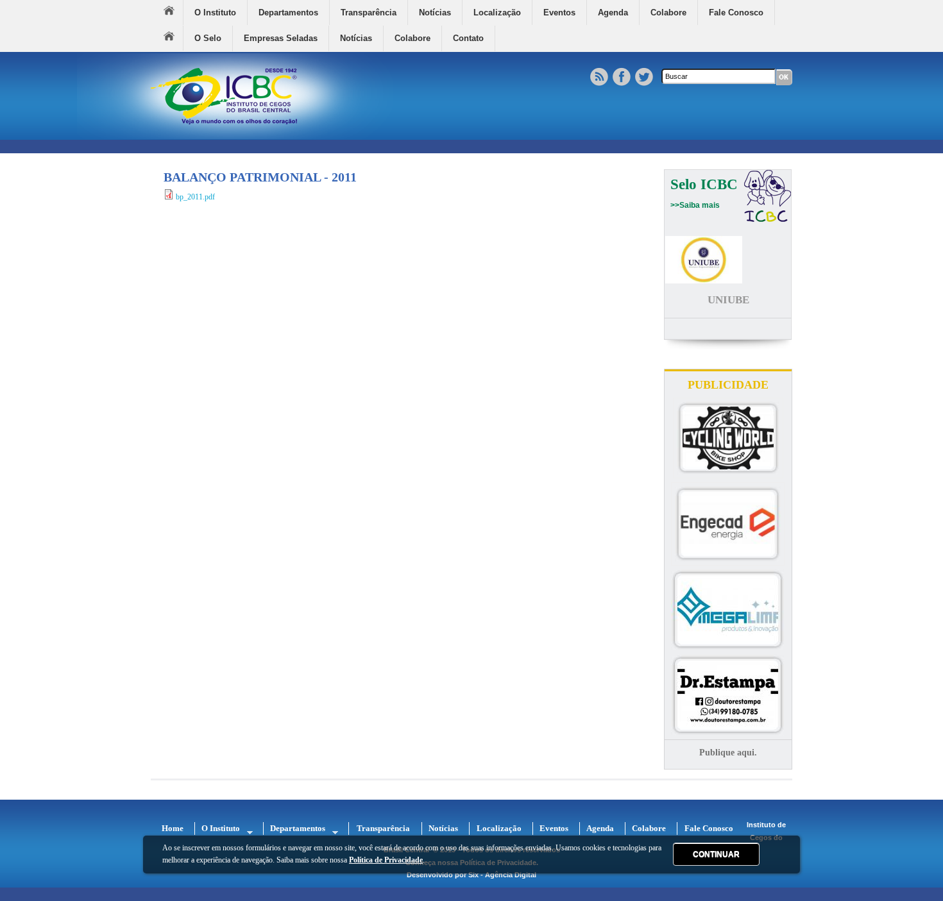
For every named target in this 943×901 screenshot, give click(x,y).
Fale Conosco (736, 12)
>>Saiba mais (695, 205)
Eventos (559, 12)
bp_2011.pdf (195, 196)
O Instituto (215, 12)
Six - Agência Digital (502, 875)
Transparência (368, 12)
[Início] (235, 136)
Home (173, 12)
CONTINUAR (716, 854)
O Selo (207, 38)
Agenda (613, 12)
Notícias (435, 12)
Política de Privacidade (386, 860)
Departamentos (288, 12)
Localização (497, 12)
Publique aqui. (728, 752)
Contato (468, 38)
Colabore (668, 12)
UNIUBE (728, 300)
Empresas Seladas (281, 38)
